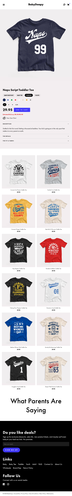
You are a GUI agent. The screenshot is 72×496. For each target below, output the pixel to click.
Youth (28, 464)
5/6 (17, 104)
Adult (34, 464)
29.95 (7, 110)
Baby (5, 464)
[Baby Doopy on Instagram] (8, 484)
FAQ (40, 464)
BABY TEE (19, 95)
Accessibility (17, 493)
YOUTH (37, 95)
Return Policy (28, 468)
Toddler (21, 464)
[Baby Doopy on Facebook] (4, 484)
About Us (58, 464)
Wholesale (7, 468)
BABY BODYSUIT (8, 95)
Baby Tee (12, 464)
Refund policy (50, 493)
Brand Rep (17, 468)
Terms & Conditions (33, 493)
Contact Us (48, 464)
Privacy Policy (24, 493)
